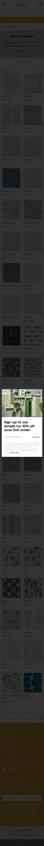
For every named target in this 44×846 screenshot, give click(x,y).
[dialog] (22, 423)
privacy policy (14, 452)
